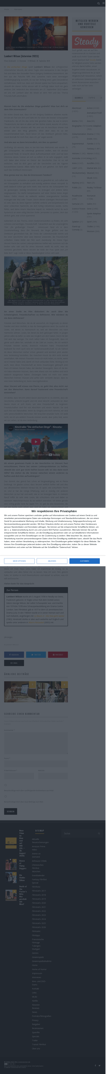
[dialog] (53, 537)
